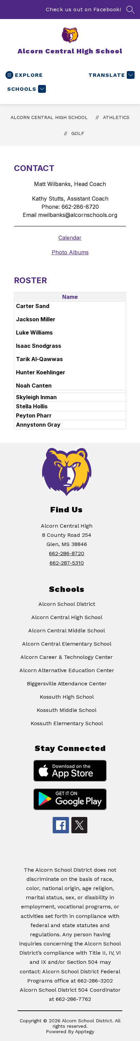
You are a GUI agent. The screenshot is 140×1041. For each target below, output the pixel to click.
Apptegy (84, 1031)
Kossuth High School (67, 697)
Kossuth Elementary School (67, 723)
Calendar (70, 237)
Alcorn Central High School (49, 117)
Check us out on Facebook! (83, 9)
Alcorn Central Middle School (66, 630)
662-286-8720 (66, 553)
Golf (77, 133)
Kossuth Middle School (67, 710)
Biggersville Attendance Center (67, 683)
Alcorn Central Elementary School (66, 644)
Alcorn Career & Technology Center (66, 657)
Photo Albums (70, 252)
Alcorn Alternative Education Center (66, 670)
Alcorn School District (66, 604)
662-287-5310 (67, 563)
